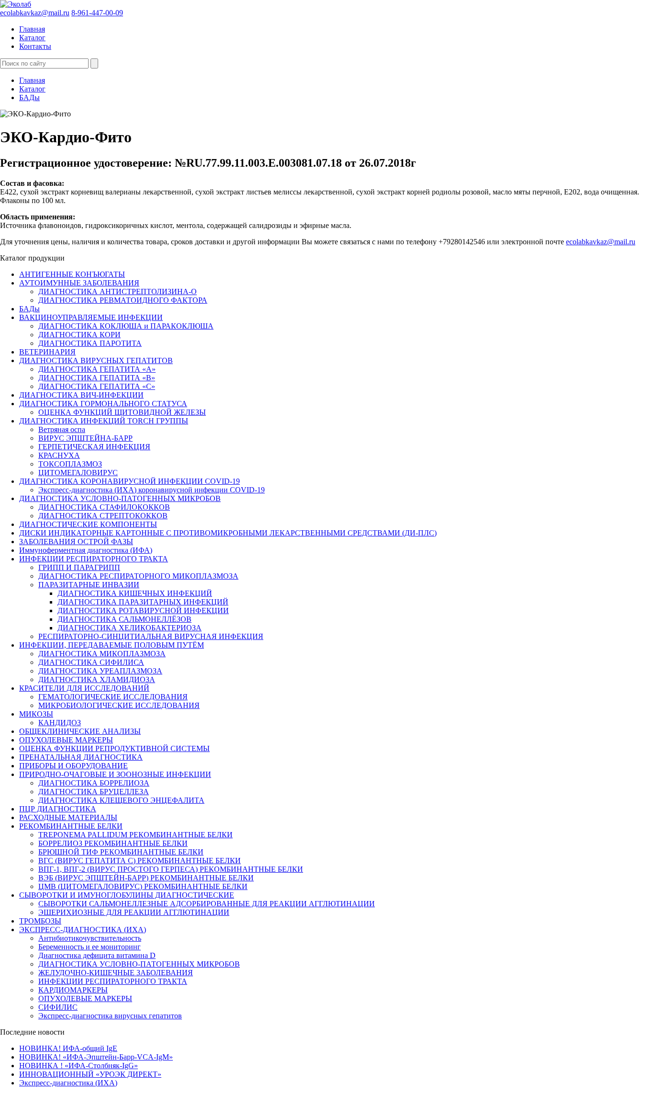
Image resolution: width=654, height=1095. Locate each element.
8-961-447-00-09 (97, 13)
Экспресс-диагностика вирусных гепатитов (110, 1016)
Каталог (32, 38)
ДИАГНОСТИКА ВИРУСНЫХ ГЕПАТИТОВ (96, 360)
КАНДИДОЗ (59, 723)
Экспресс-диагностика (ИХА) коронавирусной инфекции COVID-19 (151, 490)
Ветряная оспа (61, 429)
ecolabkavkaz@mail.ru (34, 13)
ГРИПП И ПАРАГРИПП (79, 567)
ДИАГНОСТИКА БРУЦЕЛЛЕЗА (93, 791)
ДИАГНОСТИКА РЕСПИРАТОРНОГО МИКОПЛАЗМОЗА (138, 576)
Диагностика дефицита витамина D (97, 955)
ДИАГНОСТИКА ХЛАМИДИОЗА (96, 679)
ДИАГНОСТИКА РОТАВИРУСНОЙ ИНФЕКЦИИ (143, 610)
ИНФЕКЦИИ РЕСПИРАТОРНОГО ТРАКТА (93, 559)
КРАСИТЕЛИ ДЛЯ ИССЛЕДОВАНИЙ (84, 688)
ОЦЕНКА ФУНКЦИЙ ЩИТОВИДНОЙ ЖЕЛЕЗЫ (122, 412)
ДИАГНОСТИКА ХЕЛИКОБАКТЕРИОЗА (129, 628)
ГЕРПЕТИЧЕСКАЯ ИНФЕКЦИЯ (94, 447)
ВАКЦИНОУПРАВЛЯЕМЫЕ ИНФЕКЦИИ (91, 317)
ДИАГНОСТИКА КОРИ (79, 335)
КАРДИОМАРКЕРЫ (73, 990)
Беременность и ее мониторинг (89, 947)
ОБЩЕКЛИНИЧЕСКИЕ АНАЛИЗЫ (80, 731)
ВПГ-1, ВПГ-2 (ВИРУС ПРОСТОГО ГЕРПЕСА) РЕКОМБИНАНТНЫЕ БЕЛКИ (170, 869)
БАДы (29, 97)
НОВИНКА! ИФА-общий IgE (68, 1048)
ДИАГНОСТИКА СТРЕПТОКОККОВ (103, 516)
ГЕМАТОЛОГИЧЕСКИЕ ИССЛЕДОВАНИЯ (113, 697)
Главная (32, 29)
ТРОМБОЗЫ (40, 921)
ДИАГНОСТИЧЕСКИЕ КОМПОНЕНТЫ (88, 524)
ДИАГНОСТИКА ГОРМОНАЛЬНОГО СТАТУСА (103, 403)
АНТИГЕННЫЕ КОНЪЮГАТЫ (72, 274)
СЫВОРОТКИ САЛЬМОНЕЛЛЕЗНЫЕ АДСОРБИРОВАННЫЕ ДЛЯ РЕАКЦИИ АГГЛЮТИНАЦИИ (206, 904)
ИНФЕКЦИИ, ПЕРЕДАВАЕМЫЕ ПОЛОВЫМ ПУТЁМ (111, 645)
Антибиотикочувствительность (89, 938)
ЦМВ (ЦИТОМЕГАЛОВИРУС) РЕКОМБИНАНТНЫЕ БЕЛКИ (143, 886)
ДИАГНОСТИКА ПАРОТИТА (90, 343)
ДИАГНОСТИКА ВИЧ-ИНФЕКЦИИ (81, 395)
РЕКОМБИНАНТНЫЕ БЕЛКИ (71, 826)
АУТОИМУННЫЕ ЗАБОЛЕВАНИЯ (79, 283)
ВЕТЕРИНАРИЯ (47, 352)
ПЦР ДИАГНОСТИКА (57, 809)
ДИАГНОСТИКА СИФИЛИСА (91, 662)
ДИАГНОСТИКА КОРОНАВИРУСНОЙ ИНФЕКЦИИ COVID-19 (129, 481)
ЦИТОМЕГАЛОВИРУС (78, 472)
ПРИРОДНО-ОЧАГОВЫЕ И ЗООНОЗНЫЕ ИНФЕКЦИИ (115, 774)
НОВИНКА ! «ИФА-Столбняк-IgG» (78, 1065)
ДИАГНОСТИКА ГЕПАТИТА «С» (96, 386)
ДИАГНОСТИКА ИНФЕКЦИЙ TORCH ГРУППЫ (103, 421)
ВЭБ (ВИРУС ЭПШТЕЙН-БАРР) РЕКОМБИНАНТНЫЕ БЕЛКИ (146, 878)
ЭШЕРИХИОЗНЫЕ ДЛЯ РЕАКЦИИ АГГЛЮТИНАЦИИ (133, 912)
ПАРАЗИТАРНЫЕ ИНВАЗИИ (88, 585)
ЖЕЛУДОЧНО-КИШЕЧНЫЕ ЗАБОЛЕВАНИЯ (115, 973)
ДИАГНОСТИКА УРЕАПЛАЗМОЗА (100, 671)
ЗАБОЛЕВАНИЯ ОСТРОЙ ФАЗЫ (76, 541)
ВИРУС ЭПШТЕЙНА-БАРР (85, 438)
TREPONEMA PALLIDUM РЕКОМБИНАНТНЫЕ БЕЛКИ (135, 835)
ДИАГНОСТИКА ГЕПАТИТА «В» (96, 378)
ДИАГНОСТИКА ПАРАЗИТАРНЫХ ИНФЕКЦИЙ (142, 602)
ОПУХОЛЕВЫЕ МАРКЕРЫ (66, 740)
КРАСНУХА (59, 455)
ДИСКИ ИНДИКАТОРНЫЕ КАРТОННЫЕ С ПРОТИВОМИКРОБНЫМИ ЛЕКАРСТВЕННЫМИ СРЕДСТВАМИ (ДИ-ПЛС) (228, 533)
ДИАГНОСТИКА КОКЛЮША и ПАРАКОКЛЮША (126, 326)
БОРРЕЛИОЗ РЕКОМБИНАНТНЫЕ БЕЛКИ (113, 843)
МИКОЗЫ (36, 714)
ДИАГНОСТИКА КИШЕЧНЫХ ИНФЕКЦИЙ (134, 593)
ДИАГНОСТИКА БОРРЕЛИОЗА (93, 783)
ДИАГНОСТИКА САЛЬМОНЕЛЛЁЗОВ (124, 619)
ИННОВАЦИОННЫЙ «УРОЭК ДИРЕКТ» (90, 1074)
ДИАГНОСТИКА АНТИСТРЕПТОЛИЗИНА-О (117, 291)
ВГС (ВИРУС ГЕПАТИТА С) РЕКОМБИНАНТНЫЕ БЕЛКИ (139, 860)
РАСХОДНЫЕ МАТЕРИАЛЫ (68, 817)
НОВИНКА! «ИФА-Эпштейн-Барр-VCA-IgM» (96, 1057)
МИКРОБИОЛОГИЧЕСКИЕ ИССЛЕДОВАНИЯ (119, 705)
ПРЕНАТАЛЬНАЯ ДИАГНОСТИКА (81, 757)
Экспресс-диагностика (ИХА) (68, 1083)
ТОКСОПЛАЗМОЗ (70, 464)
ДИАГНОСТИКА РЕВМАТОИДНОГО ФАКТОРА (122, 300)
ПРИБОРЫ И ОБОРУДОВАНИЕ (73, 766)
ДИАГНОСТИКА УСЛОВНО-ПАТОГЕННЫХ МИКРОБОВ (120, 498)
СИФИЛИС (58, 1007)
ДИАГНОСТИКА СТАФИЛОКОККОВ (104, 507)
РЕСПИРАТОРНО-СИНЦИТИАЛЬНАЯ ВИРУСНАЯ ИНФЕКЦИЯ (150, 636)
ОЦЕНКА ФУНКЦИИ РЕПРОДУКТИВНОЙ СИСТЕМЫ (114, 748)
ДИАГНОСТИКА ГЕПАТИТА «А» (97, 369)
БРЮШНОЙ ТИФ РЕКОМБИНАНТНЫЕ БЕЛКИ (120, 852)
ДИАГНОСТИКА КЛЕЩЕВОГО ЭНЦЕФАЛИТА (121, 800)
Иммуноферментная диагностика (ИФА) (85, 550)
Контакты (35, 46)
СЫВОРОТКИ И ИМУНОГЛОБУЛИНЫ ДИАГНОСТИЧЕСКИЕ (126, 895)
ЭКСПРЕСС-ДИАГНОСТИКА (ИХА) (82, 929)
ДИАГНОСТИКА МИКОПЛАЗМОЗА (102, 654)
